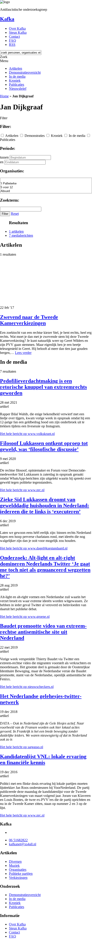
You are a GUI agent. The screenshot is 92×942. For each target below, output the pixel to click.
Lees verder (23, 353)
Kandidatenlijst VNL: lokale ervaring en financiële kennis (43, 759)
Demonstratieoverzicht (25, 72)
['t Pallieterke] (46, 184)
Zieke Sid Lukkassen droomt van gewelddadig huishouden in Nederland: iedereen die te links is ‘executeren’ (44, 505)
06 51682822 (18, 840)
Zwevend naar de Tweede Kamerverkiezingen (29, 320)
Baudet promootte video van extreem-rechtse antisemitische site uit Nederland (43, 632)
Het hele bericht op (27, 434)
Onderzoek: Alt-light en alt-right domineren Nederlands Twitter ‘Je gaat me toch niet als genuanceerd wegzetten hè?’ (45, 567)
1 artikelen (16, 231)
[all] (46, 180)
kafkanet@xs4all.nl (22, 844)
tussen (4, 157)
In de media (17, 76)
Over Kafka (17, 28)
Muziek (14, 865)
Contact (14, 36)
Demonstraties (35, 136)
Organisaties (17, 869)
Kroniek (15, 80)
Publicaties (16, 84)
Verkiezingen (18, 877)
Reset (15, 213)
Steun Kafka (18, 32)
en (1, 162)
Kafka (7, 19)
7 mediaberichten (21, 235)
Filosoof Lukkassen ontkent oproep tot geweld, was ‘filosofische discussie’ (44, 446)
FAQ (12, 40)
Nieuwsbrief (17, 88)
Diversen (15, 861)
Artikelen (15, 68)
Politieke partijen (21, 873)
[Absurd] (46, 191)
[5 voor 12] (46, 187)
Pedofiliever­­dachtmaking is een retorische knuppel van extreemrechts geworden (43, 387)
